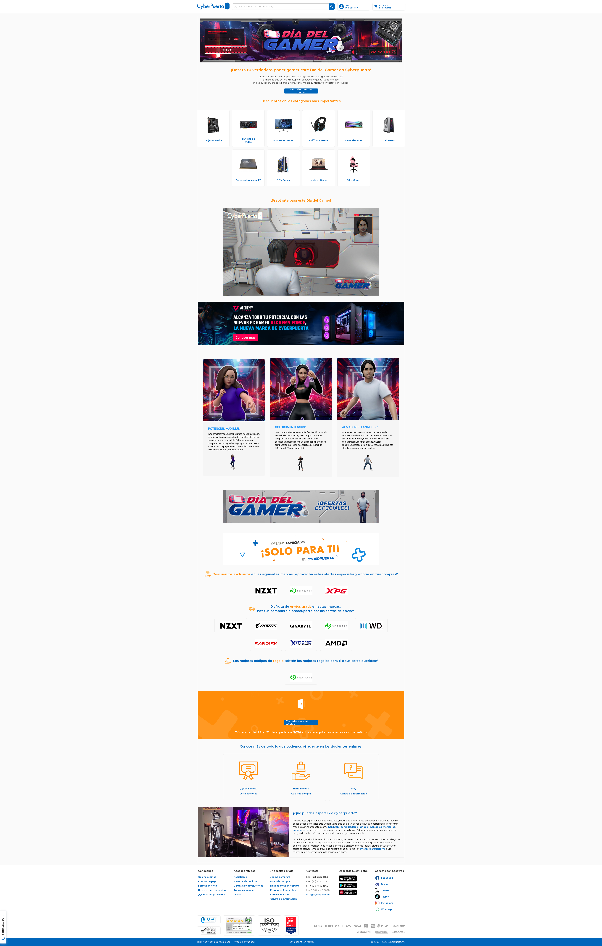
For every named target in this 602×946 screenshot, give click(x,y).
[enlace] (348, 878)
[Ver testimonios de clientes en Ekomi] (239, 925)
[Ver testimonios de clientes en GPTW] (291, 925)
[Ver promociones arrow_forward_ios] (265, 590)
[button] (269, 925)
